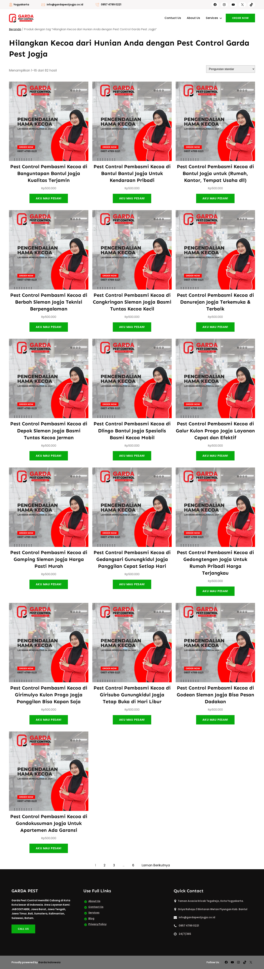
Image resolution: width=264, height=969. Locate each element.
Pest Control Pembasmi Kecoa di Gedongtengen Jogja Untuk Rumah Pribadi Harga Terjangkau (215, 562)
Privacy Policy (97, 924)
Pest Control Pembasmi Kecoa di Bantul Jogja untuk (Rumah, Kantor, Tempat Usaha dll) (215, 173)
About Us (94, 901)
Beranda (15, 29)
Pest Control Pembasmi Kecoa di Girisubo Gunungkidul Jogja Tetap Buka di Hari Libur (132, 694)
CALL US (23, 929)
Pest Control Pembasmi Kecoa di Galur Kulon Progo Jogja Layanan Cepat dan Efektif (215, 430)
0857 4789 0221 (111, 4)
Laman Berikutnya (156, 865)
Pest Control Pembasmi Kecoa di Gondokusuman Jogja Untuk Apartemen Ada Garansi (48, 823)
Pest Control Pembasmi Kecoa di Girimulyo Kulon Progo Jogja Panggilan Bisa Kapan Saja (48, 694)
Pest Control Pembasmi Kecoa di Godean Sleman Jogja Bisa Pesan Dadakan (215, 694)
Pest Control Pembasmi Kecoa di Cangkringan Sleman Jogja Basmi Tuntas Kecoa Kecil (132, 302)
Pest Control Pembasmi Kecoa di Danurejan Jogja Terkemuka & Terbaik (215, 302)
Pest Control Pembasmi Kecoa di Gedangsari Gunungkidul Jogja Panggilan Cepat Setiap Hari (132, 559)
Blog (91, 918)
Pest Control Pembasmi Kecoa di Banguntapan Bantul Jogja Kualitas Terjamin (48, 173)
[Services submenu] (220, 18)
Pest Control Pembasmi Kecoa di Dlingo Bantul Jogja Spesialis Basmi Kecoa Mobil (132, 430)
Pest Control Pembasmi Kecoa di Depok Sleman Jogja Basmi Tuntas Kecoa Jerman (48, 430)
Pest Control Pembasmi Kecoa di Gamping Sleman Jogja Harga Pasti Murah (48, 559)
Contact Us (95, 907)
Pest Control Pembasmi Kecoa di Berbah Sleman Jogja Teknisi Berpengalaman (48, 302)
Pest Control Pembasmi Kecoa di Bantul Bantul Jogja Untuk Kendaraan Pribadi (132, 173)
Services (93, 912)
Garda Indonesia (49, 962)
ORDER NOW (240, 18)
